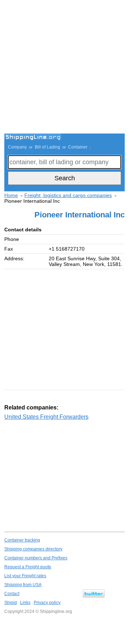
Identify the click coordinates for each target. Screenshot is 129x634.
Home (11, 195)
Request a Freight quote (27, 566)
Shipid (10, 602)
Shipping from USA (23, 584)
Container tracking (22, 540)
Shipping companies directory (33, 549)
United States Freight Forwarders (46, 417)
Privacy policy (47, 602)
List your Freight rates (25, 575)
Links (25, 602)
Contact (11, 593)
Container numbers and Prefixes (35, 557)
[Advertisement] (64, 68)
